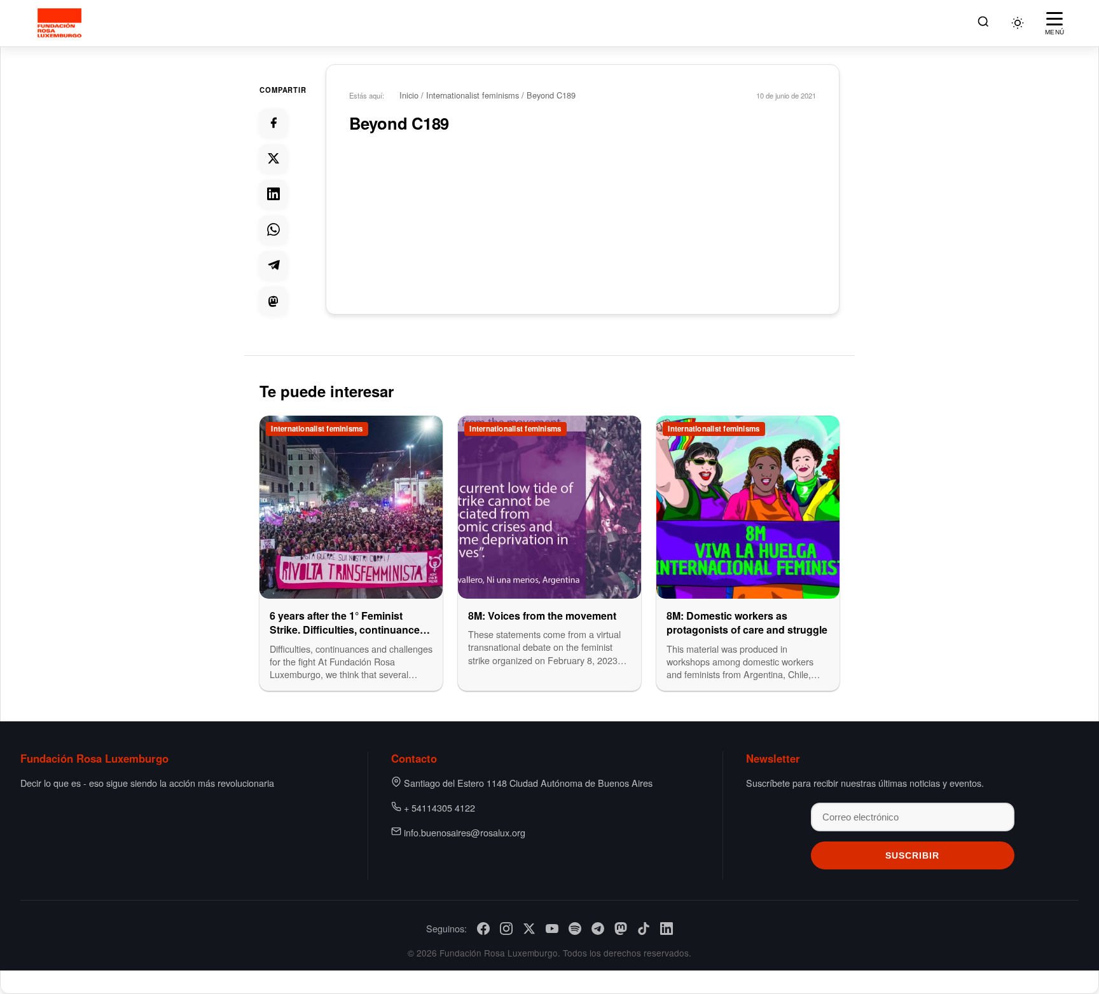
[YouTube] (552, 928)
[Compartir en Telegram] (273, 265)
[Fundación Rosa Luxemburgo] (61, 23)
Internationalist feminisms (472, 95)
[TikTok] (643, 928)
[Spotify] (575, 928)
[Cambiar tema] (1017, 23)
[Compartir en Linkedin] (273, 194)
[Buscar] (983, 23)
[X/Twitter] (529, 928)
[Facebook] (483, 928)
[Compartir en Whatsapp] (273, 229)
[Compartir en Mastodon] (273, 301)
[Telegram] (597, 928)
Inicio (408, 95)
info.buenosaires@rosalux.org (464, 832)
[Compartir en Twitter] (273, 158)
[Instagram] (506, 928)
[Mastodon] (620, 928)
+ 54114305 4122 (439, 807)
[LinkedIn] (666, 928)
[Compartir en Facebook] (273, 123)
